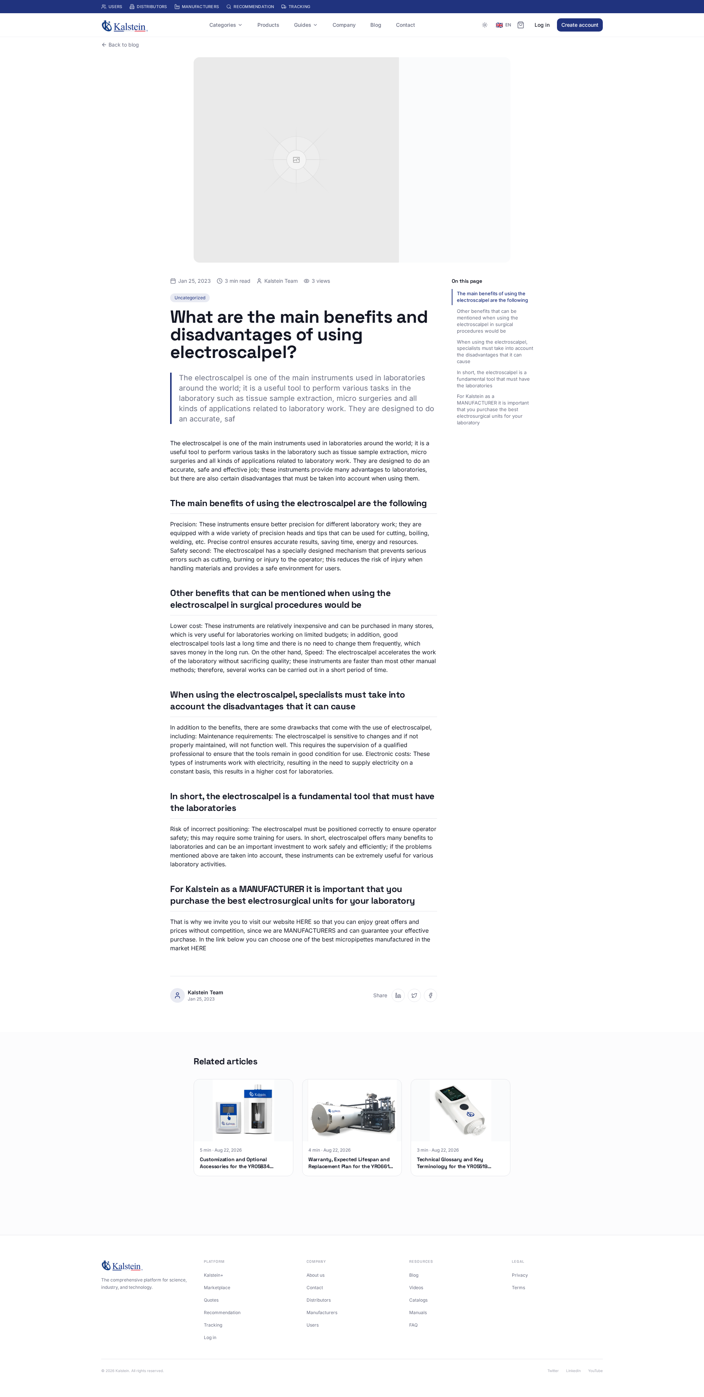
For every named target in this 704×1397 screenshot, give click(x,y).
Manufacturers (200, 6)
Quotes (211, 1300)
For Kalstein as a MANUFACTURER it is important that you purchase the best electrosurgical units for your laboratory (493, 409)
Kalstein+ (213, 1275)
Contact (405, 25)
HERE (304, 921)
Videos (416, 1287)
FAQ (413, 1325)
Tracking (299, 6)
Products (268, 25)
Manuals (418, 1312)
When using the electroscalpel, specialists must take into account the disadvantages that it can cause (495, 351)
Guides (302, 25)
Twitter (553, 1370)
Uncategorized (190, 297)
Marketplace (217, 1287)
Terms (518, 1287)
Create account (579, 25)
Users (115, 6)
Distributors (152, 6)
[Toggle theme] (485, 25)
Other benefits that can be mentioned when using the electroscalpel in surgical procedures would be (487, 321)
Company (344, 25)
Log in (542, 25)
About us (315, 1275)
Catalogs (418, 1300)
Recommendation (254, 6)
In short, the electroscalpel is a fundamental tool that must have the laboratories (493, 378)
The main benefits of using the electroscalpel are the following (492, 296)
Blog (375, 25)
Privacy (520, 1275)
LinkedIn (573, 1370)
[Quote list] (520, 25)
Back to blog (124, 44)
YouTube (595, 1370)
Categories (222, 25)
